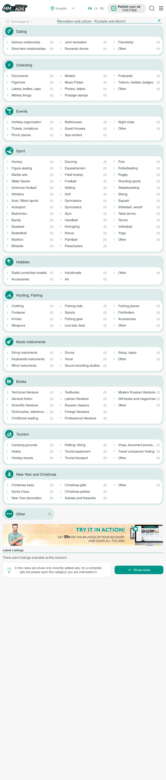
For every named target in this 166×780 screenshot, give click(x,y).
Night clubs (126, 122)
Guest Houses (75, 128)
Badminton (19, 213)
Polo (121, 161)
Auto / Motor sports (25, 200)
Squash (123, 200)
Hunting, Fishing (29, 295)
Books (21, 381)
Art (67, 279)
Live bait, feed (75, 325)
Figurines (18, 82)
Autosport (18, 207)
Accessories (20, 279)
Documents (20, 75)
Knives (16, 318)
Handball (71, 220)
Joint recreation (76, 42)
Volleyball (125, 226)
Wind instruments (24, 365)
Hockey (17, 161)
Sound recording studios (82, 365)
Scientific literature (25, 405)
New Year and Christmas (36, 474)
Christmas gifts (75, 485)
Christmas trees (23, 485)
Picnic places (21, 134)
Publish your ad (129, 6)
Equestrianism (75, 168)
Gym (68, 213)
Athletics (18, 194)
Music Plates (74, 82)
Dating (21, 31)
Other (122, 48)
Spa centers (73, 134)
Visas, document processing (138, 444)
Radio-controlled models (29, 272)
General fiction (22, 398)
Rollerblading (128, 168)
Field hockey (74, 174)
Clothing (18, 305)
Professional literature (80, 418)
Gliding (70, 187)
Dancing (71, 161)
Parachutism (74, 246)
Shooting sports (129, 181)
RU (102, 8)
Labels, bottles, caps (26, 88)
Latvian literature (77, 398)
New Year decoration (27, 498)
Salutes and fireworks (80, 498)
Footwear (18, 312)
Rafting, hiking (75, 444)
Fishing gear (74, 318)
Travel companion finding (136, 451)
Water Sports (21, 181)
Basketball (19, 233)
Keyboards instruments (28, 359)
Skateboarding (128, 187)
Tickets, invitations (25, 128)
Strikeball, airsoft (130, 207)
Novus (69, 233)
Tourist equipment (77, 451)
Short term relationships (29, 48)
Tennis (123, 220)
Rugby (123, 174)
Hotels (16, 451)
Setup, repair (127, 352)
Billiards (17, 246)
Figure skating (22, 168)
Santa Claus (20, 491)
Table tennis (127, 213)
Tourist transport (76, 457)
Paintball (71, 239)
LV (96, 8)
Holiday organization (26, 122)
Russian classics (77, 405)
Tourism (22, 434)
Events (21, 111)
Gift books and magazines (136, 398)
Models (70, 75)
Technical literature (25, 392)
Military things (21, 95)
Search (152, 8)
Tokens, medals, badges (135, 82)
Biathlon (17, 239)
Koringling (72, 226)
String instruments (24, 352)
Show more (141, 569)
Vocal (69, 359)
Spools (70, 312)
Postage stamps (76, 95)
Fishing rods (74, 305)
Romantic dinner (76, 48)
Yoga (122, 233)
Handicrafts (73, 272)
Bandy (16, 220)
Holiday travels (22, 457)
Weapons (18, 325)
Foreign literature (77, 411)
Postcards (125, 75)
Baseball (18, 226)
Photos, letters (75, 88)
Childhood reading (25, 418)
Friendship (125, 42)
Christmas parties (77, 491)
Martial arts (19, 174)
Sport (20, 150)
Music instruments (31, 341)
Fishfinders (126, 312)
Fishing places (128, 305)
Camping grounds (24, 444)
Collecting (24, 64)
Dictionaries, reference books (32, 411)
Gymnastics (73, 200)
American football (24, 187)
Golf (68, 194)
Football (71, 181)
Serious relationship (26, 42)
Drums (69, 352)
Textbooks (72, 392)
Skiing (122, 194)
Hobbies (23, 261)
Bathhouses (73, 122)
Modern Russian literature (136, 392)
